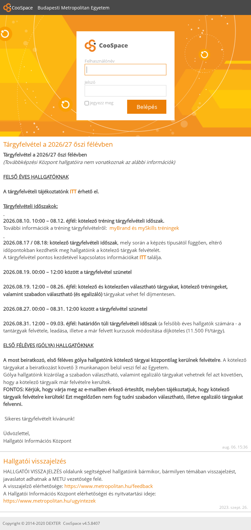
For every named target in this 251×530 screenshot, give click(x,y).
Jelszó (90, 82)
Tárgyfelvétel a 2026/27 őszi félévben (58, 144)
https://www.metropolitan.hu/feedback (108, 486)
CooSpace (125, 45)
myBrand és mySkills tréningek (144, 228)
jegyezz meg (101, 103)
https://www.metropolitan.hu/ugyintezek (49, 500)
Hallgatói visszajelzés (34, 461)
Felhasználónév (100, 61)
